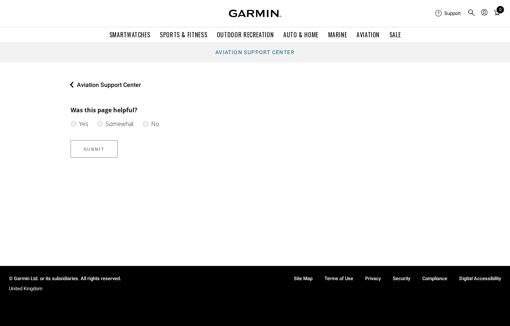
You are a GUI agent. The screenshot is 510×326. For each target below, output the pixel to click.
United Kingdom (25, 288)
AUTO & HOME (300, 34)
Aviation (368, 34)
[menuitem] (448, 13)
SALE (395, 34)
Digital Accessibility (480, 278)
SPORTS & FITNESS (183, 34)
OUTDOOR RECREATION (245, 34)
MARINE (337, 34)
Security (401, 278)
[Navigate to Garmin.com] (255, 13)
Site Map (303, 278)
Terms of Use (338, 278)
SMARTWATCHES (129, 34)
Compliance (434, 278)
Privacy (373, 278)
